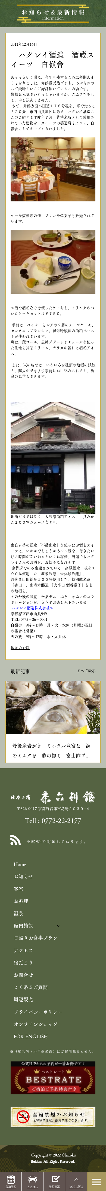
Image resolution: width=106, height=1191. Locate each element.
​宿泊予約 (10, 1186)
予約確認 (54, 1186)
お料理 (21, 901)
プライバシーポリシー (38, 1011)
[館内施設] (59, 926)
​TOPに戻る (76, 1186)
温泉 (18, 913)
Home (20, 864)
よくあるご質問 (31, 987)
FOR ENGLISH (31, 1036)
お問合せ (23, 974)
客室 (18, 888)
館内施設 (23, 925)
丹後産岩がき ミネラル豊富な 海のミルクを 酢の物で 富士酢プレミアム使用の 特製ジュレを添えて (51, 751)
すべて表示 (86, 671)
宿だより (23, 962)
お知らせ (23, 876)
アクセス (23, 950)
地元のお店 (20, 648)
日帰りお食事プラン (36, 937)
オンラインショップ (36, 1024)
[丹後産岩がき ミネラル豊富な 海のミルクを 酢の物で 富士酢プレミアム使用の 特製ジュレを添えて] (53, 707)
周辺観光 (23, 999)
